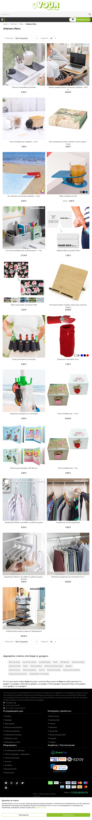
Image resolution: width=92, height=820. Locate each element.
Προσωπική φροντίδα (57, 735)
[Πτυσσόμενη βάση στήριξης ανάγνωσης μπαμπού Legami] (68, 282)
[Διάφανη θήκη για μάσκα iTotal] (68, 227)
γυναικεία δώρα (44, 662)
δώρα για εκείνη (14, 666)
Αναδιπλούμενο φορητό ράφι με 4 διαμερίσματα (24, 631)
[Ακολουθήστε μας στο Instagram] (11, 783)
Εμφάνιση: (45, 38)
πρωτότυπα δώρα (29, 662)
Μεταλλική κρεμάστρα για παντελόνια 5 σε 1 (68, 577)
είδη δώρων (64, 662)
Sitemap (8, 762)
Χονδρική (8, 765)
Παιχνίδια (52, 738)
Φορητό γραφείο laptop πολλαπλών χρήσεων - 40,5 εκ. (68, 88)
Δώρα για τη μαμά (53, 670)
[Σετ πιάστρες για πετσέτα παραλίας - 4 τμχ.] (24, 173)
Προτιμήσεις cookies (12, 742)
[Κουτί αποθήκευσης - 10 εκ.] (68, 391)
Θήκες (21, 24)
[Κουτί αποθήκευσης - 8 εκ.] (68, 445)
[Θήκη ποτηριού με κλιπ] (68, 173)
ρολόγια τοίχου (14, 670)
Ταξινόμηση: (9, 38)
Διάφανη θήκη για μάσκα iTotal (68, 250)
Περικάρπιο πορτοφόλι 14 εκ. (68, 359)
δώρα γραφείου (36, 666)
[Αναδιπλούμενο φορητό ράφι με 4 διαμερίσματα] (24, 608)
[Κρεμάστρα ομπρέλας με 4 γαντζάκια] (24, 391)
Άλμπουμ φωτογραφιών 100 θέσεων (23, 468)
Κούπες (52, 724)
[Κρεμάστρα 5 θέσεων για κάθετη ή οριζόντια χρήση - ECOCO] (24, 554)
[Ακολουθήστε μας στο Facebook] (6, 783)
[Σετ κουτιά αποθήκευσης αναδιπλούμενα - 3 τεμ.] (24, 227)
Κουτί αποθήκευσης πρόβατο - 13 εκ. (24, 142)
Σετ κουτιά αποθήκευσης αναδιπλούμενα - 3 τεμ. (24, 250)
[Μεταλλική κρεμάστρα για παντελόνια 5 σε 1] (68, 554)
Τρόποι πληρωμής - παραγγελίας (17, 754)
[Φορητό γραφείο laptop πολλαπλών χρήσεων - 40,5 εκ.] (68, 64)
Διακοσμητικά (54, 720)
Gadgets (52, 742)
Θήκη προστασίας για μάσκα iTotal (24, 305)
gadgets (69, 666)
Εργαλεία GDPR (10, 769)
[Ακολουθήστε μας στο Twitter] (22, 783)
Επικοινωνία (9, 773)
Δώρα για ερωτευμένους (18, 674)
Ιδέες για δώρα (14, 662)
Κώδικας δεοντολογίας (13, 735)
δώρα (55, 662)
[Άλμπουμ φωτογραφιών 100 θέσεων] (24, 445)
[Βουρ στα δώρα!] (46, 6)
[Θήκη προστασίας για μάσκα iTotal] (24, 282)
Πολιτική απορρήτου (12, 731)
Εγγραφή (8, 720)
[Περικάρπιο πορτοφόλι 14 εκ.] (68, 336)
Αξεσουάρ (13, 24)
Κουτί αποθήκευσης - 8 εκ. (68, 468)
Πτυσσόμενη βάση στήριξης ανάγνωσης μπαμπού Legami (68, 306)
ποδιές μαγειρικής (29, 670)
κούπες (41, 670)
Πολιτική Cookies (41, 807)
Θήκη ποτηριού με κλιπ (68, 196)
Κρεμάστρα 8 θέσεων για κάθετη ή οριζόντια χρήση (24, 522)
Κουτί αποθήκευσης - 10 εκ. (68, 414)
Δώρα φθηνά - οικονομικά (39, 674)
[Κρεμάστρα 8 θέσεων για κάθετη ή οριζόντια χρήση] (24, 499)
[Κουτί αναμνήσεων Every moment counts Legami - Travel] (68, 119)
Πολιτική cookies (11, 738)
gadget (53, 681)
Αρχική (5, 24)
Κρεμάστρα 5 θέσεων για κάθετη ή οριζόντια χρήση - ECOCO (23, 578)
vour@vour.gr (11, 703)
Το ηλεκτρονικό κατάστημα (15, 750)
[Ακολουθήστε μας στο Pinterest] (6, 787)
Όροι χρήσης (9, 724)
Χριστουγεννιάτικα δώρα (54, 666)
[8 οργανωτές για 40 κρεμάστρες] (68, 499)
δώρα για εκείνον (78, 662)
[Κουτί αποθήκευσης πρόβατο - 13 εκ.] (24, 119)
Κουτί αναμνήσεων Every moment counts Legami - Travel (68, 143)
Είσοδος (8, 716)
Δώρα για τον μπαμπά (71, 670)
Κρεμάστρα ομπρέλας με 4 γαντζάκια (24, 414)
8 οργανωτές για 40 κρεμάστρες (68, 522)
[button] (90, 14)
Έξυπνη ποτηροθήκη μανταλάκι (24, 87)
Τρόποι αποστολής (12, 758)
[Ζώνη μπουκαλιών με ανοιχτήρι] (24, 336)
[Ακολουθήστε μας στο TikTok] (17, 783)
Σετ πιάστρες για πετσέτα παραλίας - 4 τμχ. (24, 196)
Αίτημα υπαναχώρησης (13, 727)
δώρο (25, 666)
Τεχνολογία (53, 731)
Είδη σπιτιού (54, 716)
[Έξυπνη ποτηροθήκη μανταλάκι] (24, 64)
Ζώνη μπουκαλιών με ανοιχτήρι (24, 359)
